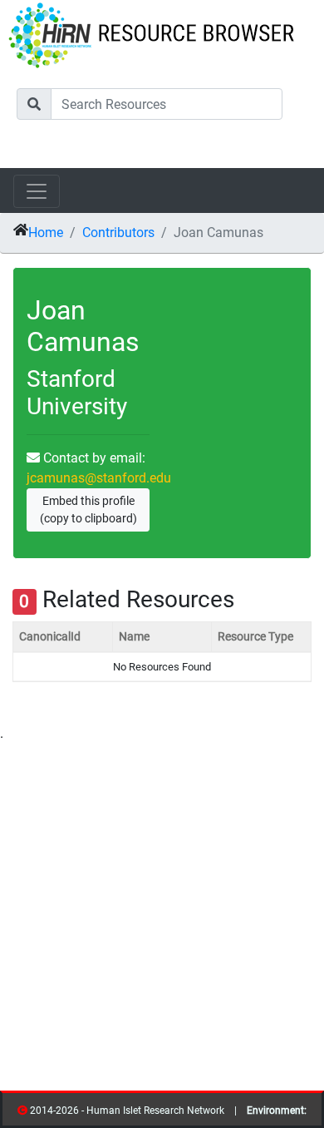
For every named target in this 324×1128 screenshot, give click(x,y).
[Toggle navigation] (36, 191)
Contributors (118, 232)
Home (45, 232)
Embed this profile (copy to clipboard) (88, 509)
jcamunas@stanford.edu (99, 478)
